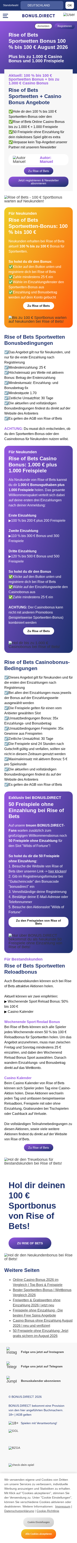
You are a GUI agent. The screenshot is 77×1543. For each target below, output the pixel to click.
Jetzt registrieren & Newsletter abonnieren (38, 182)
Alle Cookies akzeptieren (38, 1534)
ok (70, 5)
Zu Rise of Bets (38, 171)
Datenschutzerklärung (19, 1511)
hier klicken (57, 871)
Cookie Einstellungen (39, 1522)
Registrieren (65, 26)
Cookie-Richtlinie (48, 1511)
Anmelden (43, 26)
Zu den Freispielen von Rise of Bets (38, 922)
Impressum (62, 1506)
